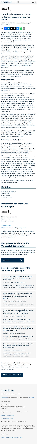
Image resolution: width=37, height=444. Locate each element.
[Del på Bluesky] (17, 28)
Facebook (10, 415)
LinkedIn (3, 415)
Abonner (6, 260)
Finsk (20, 437)
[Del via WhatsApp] (21, 28)
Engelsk (8, 437)
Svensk (16, 437)
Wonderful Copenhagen (23, 23)
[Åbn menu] (18, 2)
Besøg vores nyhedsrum (12, 375)
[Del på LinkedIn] (8, 28)
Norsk (12, 437)
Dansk (3, 437)
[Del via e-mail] (24, 28)
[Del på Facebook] (5, 28)
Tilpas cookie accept (7, 418)
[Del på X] (11, 28)
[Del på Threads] (14, 28)
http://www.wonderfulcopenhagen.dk (13, 228)
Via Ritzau (31, 397)
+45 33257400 (6, 225)
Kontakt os (4, 397)
